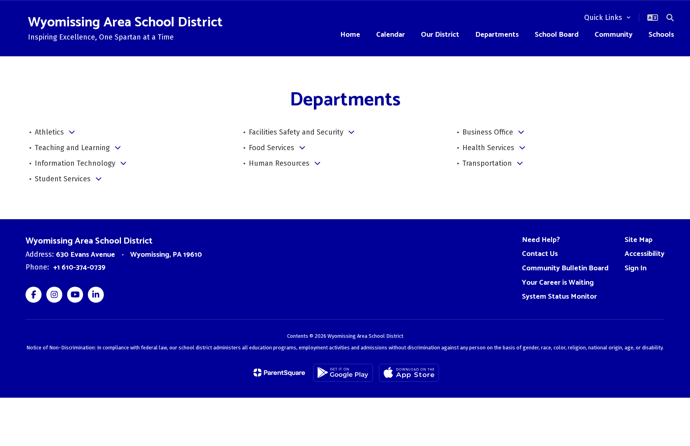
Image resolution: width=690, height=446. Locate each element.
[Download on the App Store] (409, 373)
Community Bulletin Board (565, 268)
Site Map (638, 240)
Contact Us (540, 254)
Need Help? (541, 240)
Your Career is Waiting (558, 283)
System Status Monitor (559, 297)
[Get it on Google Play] (343, 373)
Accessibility (644, 254)
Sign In (635, 268)
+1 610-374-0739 (79, 268)
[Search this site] (670, 18)
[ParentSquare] (279, 373)
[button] (607, 17)
